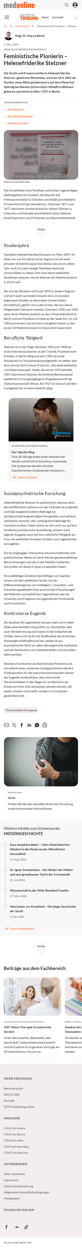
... (76, 17)
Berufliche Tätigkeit (20, 116)
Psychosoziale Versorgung (21, 710)
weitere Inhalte (17, 123)
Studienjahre (16, 109)
